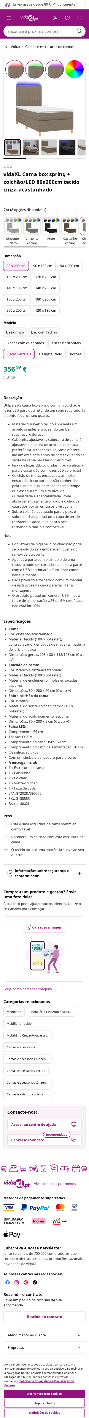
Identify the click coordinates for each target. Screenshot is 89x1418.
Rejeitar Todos (44, 1403)
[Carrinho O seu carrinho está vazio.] (80, 18)
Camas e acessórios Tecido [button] (26, 1071)
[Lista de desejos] (67, 18)
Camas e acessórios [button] (21, 1047)
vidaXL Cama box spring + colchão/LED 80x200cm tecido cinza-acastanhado (41, 182)
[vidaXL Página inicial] (29, 18)
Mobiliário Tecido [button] (19, 1024)
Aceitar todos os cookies (44, 1394)
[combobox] (44, 31)
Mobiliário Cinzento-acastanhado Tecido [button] (29, 1035)
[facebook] (7, 1282)
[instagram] (16, 1282)
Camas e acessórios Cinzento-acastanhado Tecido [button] (29, 1082)
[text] (15, 370)
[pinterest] (26, 1282)
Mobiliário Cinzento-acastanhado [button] (53, 1012)
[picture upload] (44, 957)
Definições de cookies (44, 1413)
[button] (41, 5)
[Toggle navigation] (8, 18)
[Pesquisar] (79, 30)
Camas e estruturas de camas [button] (28, 1094)
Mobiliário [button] (14, 1012)
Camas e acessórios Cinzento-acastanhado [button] (29, 1059)
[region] (44, 1388)
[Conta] (55, 18)
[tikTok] (35, 1282)
